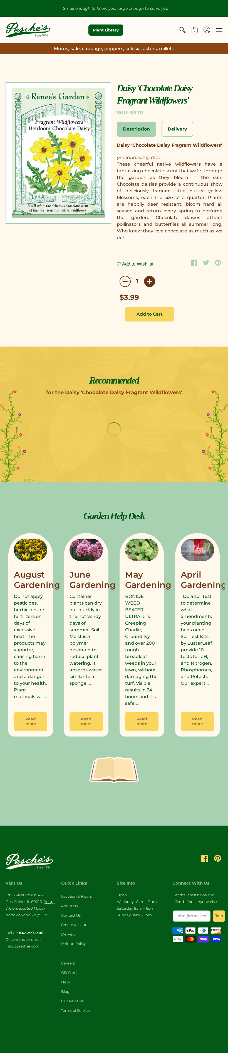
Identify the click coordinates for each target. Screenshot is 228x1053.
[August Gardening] (30, 551)
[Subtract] (125, 281)
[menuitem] (182, 30)
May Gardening (148, 580)
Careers (68, 963)
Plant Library (106, 30)
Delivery (68, 934)
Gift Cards (69, 972)
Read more (30, 721)
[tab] (136, 129)
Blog (65, 991)
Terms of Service (75, 1010)
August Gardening (37, 580)
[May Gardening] (141, 551)
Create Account (75, 924)
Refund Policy (73, 943)
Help (65, 982)
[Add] (149, 281)
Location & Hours (76, 896)
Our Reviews (72, 1001)
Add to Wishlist (137, 264)
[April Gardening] (197, 551)
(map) (49, 901)
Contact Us (71, 915)
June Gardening (93, 580)
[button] (182, 30)
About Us (69, 906)
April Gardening (204, 580)
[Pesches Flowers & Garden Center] (28, 30)
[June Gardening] (86, 551)
